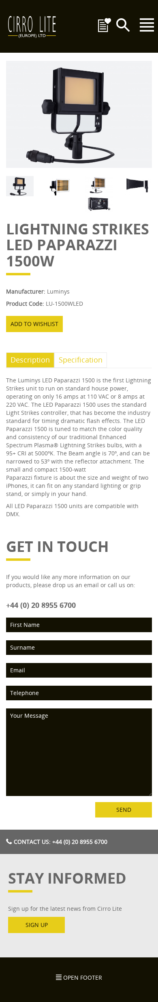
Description (30, 360)
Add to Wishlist (34, 324)
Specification (80, 360)
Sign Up (37, 925)
